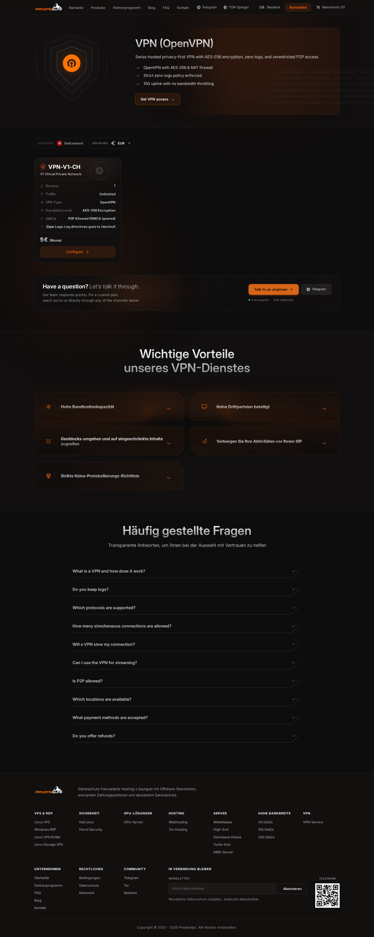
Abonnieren (292, 889)
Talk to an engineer (271, 289)
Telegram (319, 289)
